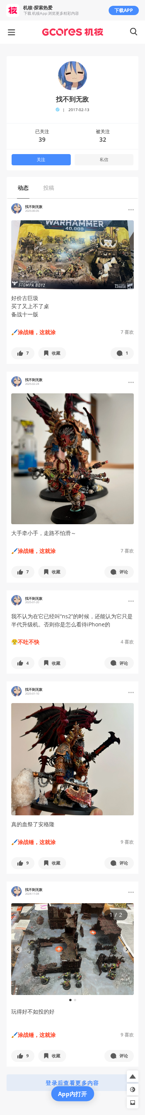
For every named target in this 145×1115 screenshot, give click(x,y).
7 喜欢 (127, 332)
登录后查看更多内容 (72, 1082)
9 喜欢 (127, 842)
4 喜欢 (127, 641)
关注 (41, 159)
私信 (104, 159)
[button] (22, 353)
